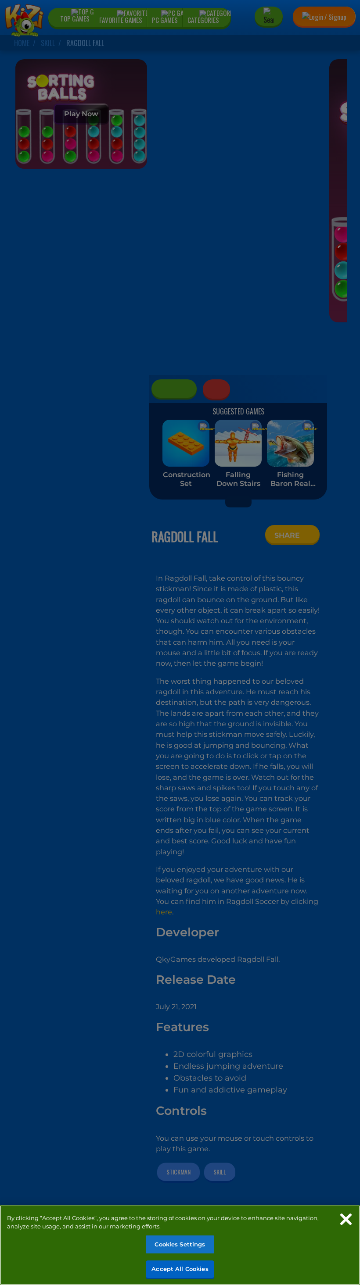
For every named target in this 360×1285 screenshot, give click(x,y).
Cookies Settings (180, 1244)
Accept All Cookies (179, 1268)
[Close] (346, 1219)
